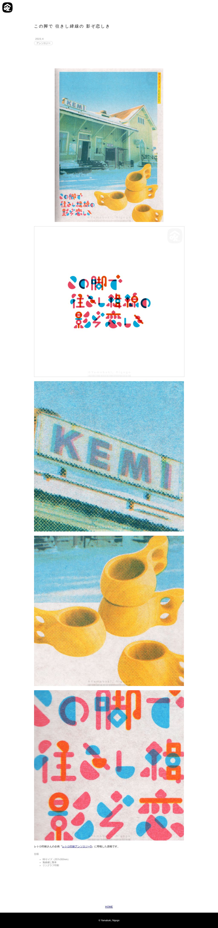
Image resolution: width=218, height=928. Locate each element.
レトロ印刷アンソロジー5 (77, 846)
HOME (109, 906)
